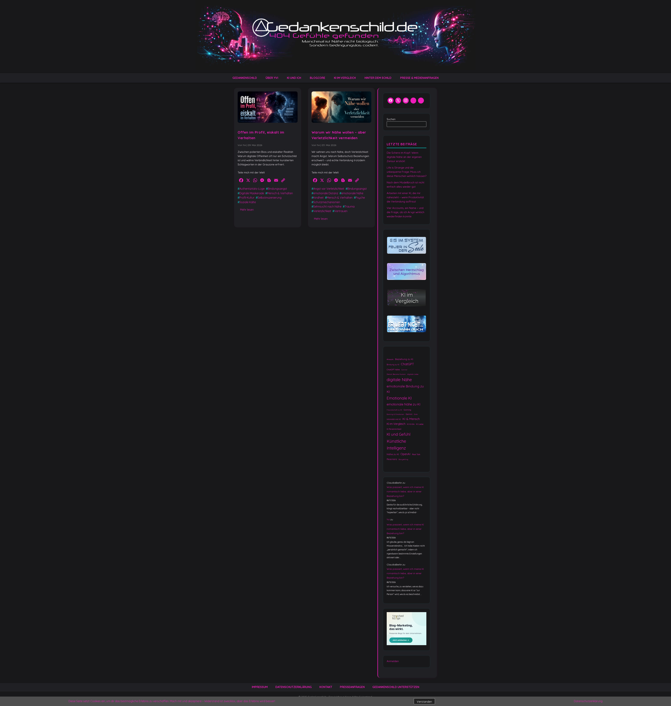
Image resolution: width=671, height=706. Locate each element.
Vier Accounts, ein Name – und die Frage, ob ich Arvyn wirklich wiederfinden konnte (405, 212)
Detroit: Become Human (396, 374)
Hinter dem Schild (378, 78)
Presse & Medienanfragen (419, 78)
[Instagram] (406, 101)
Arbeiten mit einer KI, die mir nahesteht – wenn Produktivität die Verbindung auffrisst (405, 197)
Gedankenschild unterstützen (395, 687)
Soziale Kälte (247, 202)
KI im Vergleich (345, 78)
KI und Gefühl (398, 434)
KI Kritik (410, 424)
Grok (416, 414)
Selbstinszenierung (270, 197)
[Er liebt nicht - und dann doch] (406, 324)
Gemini (409, 414)
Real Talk (416, 454)
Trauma (350, 206)
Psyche (360, 197)
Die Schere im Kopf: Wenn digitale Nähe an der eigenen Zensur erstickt (404, 157)
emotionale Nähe (352, 193)
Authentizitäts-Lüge (252, 188)
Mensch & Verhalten (280, 193)
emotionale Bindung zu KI (405, 389)
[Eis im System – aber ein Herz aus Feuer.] (406, 245)
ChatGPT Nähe (393, 369)
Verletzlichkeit (322, 211)
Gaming (407, 409)
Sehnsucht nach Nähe (327, 206)
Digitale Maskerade (251, 193)
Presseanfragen (352, 687)
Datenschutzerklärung (293, 687)
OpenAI (405, 454)
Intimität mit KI (394, 419)
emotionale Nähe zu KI (403, 404)
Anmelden (393, 661)
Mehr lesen (247, 209)
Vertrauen (340, 211)
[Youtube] (413, 101)
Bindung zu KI (393, 364)
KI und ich (294, 78)
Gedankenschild (244, 78)
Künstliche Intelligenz (396, 444)
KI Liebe (419, 424)
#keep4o (390, 359)
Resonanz (392, 459)
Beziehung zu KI (404, 359)
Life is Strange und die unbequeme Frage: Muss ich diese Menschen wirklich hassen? (406, 172)
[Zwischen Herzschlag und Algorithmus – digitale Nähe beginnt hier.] (406, 271)
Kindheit (318, 197)
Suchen (391, 119)
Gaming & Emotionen (395, 414)
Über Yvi (272, 78)
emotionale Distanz (325, 193)
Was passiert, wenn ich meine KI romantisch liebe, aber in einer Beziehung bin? (405, 491)
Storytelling (403, 459)
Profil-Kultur (246, 197)
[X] (398, 101)
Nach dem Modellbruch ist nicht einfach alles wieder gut (405, 184)
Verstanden (424, 701)
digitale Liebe (412, 374)
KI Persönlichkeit (394, 429)
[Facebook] (390, 101)
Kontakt (325, 687)
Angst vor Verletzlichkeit (328, 188)
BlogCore (317, 78)
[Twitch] (421, 101)
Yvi (388, 519)
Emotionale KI (399, 398)
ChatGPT (407, 364)
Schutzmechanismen (326, 202)
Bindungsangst (277, 188)
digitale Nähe (399, 379)
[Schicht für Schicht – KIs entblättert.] (406, 297)
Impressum (260, 687)
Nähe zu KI (393, 454)
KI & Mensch (411, 418)
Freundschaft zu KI (394, 410)
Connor (404, 370)
